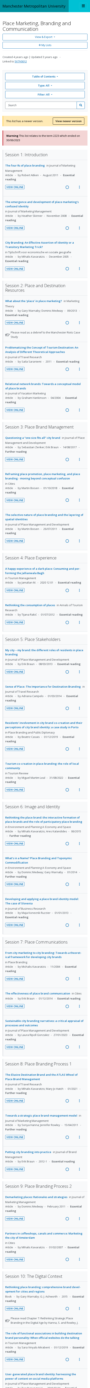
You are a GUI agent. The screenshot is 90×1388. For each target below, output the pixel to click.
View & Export (43, 37)
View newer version (68, 121)
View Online (14, 187)
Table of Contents (43, 76)
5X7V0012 (21, 61)
